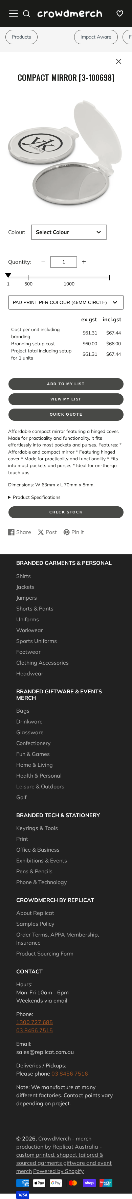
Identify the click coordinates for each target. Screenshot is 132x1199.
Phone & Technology (41, 882)
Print (22, 838)
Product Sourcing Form (44, 953)
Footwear (28, 651)
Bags (22, 710)
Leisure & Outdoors (40, 786)
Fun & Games (33, 754)
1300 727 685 (34, 1022)
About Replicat (35, 912)
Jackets (25, 586)
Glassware (30, 732)
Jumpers (26, 597)
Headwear (29, 673)
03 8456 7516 (69, 1073)
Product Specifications (37, 497)
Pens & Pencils (34, 871)
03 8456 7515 (34, 1030)
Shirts (23, 576)
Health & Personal (39, 775)
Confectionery (33, 743)
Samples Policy (35, 923)
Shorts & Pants (34, 608)
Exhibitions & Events (41, 860)
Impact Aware (96, 37)
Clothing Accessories (42, 662)
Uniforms (27, 619)
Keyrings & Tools (37, 828)
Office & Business (38, 849)
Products (21, 37)
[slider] (8, 275)
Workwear (29, 630)
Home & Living (34, 764)
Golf (21, 797)
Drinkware (29, 721)
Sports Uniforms (36, 641)
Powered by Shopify (58, 1171)
